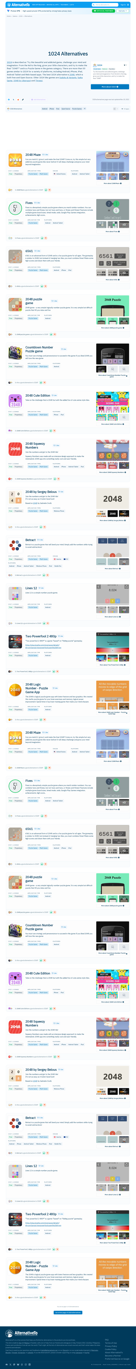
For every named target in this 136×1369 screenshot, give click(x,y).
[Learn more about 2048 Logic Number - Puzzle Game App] (15, 690)
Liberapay (79, 1353)
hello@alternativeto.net (49, 1350)
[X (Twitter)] (10, 1364)
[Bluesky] (18, 1364)
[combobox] (105, 5)
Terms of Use (111, 1343)
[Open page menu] (128, 5)
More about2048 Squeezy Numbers (111, 472)
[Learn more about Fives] (15, 208)
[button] (45, 154)
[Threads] (22, 1364)
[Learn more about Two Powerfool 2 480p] (15, 642)
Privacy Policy (111, 1346)
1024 (9, 62)
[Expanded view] (114, 109)
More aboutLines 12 (112, 617)
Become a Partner (113, 1355)
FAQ (107, 1340)
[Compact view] (117, 109)
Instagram (21, 1353)
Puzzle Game (97, 69)
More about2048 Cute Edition (111, 424)
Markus (26, 1343)
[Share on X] (13, 100)
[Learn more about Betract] (15, 545)
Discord (65, 1350)
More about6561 (111, 280)
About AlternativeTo (114, 1352)
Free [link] (57, 109)
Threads (14, 1353)
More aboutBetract (111, 569)
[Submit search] (93, 5)
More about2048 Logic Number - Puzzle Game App (112, 713)
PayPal (86, 1353)
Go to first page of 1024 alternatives (68, 1313)
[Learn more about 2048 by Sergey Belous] (15, 497)
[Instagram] (26, 1364)
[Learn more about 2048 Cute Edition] (15, 401)
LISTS (72, 5)
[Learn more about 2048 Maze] (15, 160)
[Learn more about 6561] (15, 256)
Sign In (123, 5)
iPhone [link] (52, 109)
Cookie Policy (110, 1349)
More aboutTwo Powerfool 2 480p (111, 665)
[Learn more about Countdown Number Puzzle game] (15, 353)
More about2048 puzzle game (111, 328)
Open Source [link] (66, 109)
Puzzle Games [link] (77, 109)
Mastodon (94, 1350)
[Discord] (7, 1364)
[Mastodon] (14, 1364)
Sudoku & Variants (67, 77)
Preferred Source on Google (117, 1359)
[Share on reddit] (18, 100)
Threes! (39, 80)
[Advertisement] (68, 33)
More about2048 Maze (111, 183)
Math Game (43, 174)
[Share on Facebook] (9, 100)
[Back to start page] (19, 5)
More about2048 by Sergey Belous (112, 520)
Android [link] (44, 109)
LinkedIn (30, 1353)
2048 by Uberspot (22, 80)
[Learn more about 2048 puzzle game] (15, 305)
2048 (72, 74)
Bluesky (8, 1353)
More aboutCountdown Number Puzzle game (112, 376)
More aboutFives (112, 231)
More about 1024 (109, 87)
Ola (20, 1343)
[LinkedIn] (29, 1364)
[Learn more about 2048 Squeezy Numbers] (15, 449)
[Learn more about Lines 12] (15, 594)
